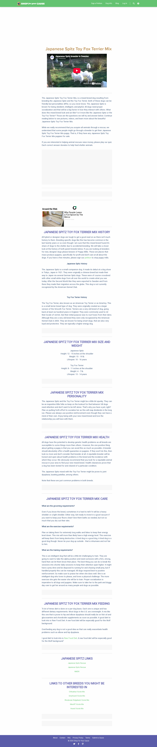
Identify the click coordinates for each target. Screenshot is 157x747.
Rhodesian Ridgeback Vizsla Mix (77, 700)
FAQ (68, 738)
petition (88, 258)
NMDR (76, 672)
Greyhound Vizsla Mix (77, 696)
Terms (87, 738)
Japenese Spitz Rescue (77, 663)
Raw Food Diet (70, 638)
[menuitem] (97, 3)
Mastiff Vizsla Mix (77, 704)
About (55, 738)
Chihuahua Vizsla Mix (77, 692)
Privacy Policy (78, 738)
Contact (62, 738)
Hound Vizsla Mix (77, 709)
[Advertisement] (78, 26)
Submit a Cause (98, 738)
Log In (124, 3)
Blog (117, 3)
